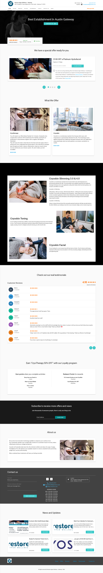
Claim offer (77, 66)
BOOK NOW (13, 152)
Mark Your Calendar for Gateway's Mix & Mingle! (87, 521)
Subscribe (60, 417)
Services (20, 8)
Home (9, 8)
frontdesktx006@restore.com (89, 4)
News (52, 8)
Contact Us (46, 8)
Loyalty (39, 8)
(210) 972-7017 (92, 3)
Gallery (26, 8)
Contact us (51, 23)
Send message (30, 496)
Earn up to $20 (90, 8)
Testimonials (33, 8)
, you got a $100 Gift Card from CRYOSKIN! (86, 539)
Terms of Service (79, 74)
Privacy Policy (68, 78)
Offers (14, 8)
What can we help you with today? (14, 483)
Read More (45, 532)
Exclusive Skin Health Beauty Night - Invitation (42, 521)
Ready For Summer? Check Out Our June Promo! (43, 539)
